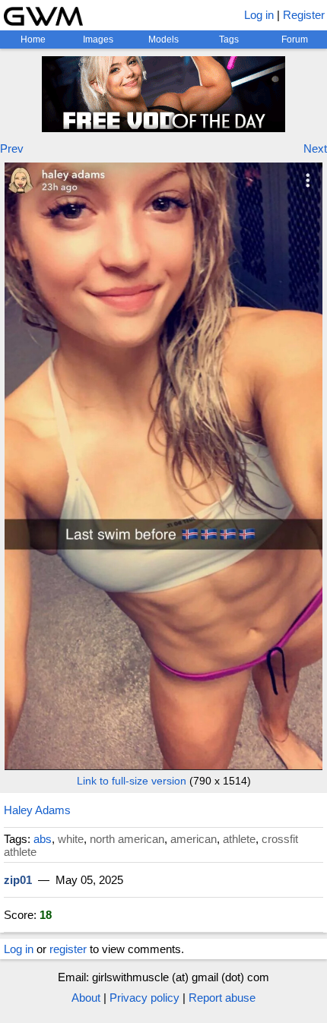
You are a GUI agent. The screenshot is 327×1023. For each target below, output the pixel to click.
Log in (259, 14)
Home (33, 39)
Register (304, 14)
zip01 (18, 879)
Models (163, 39)
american (193, 838)
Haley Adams (37, 810)
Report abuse (222, 997)
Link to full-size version (131, 781)
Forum (294, 39)
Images (98, 39)
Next (315, 148)
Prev (12, 148)
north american (127, 838)
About (85, 997)
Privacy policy (144, 997)
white (71, 838)
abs (42, 838)
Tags (229, 39)
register (68, 948)
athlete (239, 838)
